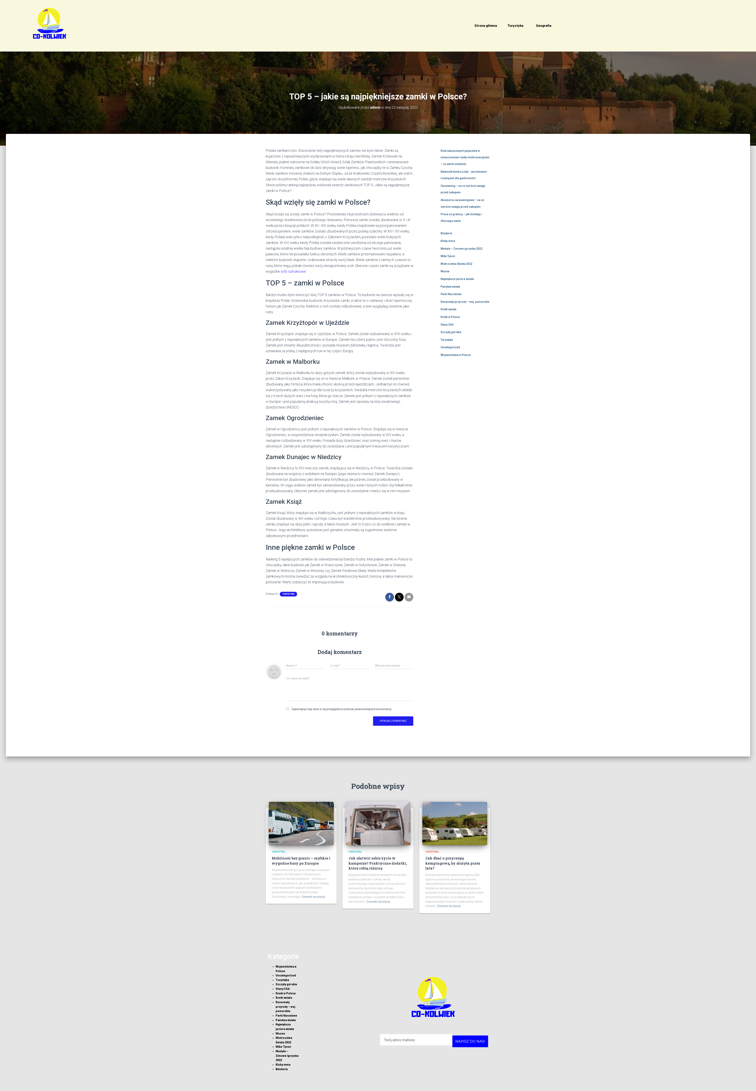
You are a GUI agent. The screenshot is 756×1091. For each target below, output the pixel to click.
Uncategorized (450, 347)
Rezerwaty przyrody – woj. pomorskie (465, 301)
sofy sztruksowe (293, 271)
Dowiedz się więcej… (314, 896)
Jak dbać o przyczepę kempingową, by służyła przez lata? (452, 863)
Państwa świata (450, 286)
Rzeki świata (448, 309)
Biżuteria (446, 233)
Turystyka (515, 26)
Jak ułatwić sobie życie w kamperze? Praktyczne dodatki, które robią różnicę (377, 863)
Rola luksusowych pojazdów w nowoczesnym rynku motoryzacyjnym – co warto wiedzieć (465, 157)
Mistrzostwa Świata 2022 (456, 263)
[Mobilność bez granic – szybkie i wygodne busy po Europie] (301, 823)
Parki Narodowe (451, 294)
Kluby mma (448, 241)
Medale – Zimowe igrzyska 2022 (461, 248)
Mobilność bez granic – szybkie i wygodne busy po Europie (301, 860)
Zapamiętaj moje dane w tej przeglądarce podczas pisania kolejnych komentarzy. (341, 709)
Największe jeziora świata (457, 279)
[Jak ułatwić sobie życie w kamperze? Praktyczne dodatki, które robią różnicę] (378, 823)
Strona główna (485, 26)
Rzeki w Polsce (450, 317)
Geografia (543, 26)
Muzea (445, 271)
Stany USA (447, 324)
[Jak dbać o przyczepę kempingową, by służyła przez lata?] (454, 823)
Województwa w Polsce (456, 355)
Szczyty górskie (451, 332)
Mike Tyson (448, 256)
